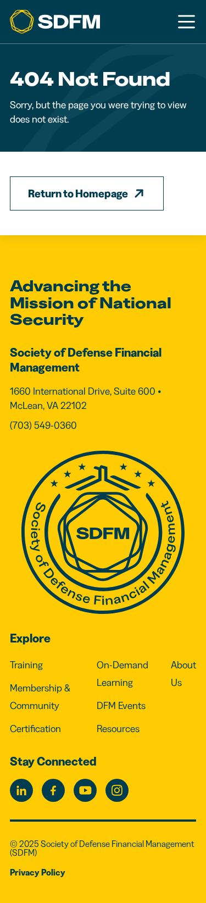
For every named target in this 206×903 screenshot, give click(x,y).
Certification (35, 729)
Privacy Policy (37, 872)
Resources (118, 729)
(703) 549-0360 (43, 425)
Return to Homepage (78, 193)
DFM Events (121, 706)
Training (26, 665)
